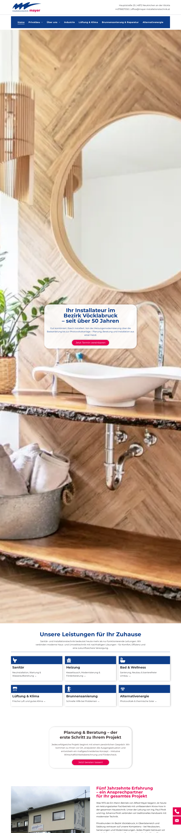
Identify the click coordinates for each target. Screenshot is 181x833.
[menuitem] (21, 22)
